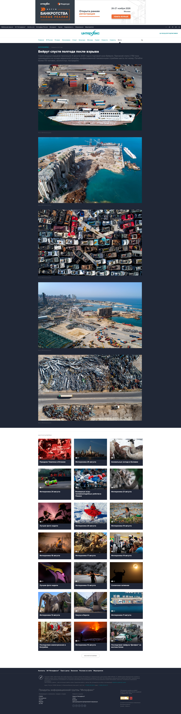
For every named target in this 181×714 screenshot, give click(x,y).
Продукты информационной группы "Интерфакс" (66, 690)
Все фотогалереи (90, 656)
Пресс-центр (65, 671)
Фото (120, 40)
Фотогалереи (43, 47)
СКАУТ (41, 700)
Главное (41, 40)
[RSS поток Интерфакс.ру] (82, 705)
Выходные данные (125, 704)
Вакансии (74, 671)
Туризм (60, 27)
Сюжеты (113, 40)
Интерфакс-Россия (42, 27)
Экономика (66, 40)
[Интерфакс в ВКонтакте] (79, 705)
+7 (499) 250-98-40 (90, 685)
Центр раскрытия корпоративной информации (85, 702)
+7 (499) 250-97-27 (103, 685)
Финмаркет (52, 27)
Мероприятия (89, 27)
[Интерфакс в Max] (85, 705)
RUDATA (74, 700)
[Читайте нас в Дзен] (73, 705)
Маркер (41, 702)
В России (49, 40)
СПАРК (41, 696)
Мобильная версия (7, 27)
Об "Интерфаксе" (20, 27)
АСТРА (41, 703)
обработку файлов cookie (119, 682)
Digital (97, 40)
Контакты (41, 671)
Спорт (74, 40)
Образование (79, 27)
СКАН (74, 698)
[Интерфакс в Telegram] (76, 705)
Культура (82, 40)
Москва (90, 40)
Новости (105, 40)
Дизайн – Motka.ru (125, 706)
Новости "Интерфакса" (78, 696)
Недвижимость (68, 27)
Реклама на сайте (85, 671)
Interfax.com (30, 27)
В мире (57, 40)
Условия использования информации (130, 702)
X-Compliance (42, 698)
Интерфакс (90, 33)
